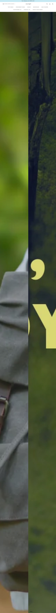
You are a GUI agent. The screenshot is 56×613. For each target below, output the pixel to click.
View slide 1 (24, 611)
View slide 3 (31, 611)
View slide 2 (28, 611)
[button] (47, 4)
